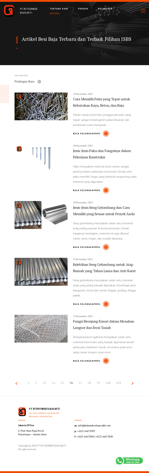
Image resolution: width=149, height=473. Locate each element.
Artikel (55, 13)
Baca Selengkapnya (86, 133)
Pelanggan (105, 8)
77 (80, 383)
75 (62, 383)
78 (89, 383)
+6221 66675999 (84, 431)
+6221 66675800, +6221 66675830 (93, 436)
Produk (83, 8)
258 (108, 383)
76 (71, 383)
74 (53, 383)
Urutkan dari (21, 75)
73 (44, 383)
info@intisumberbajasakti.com (92, 425)
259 (118, 383)
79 (98, 383)
